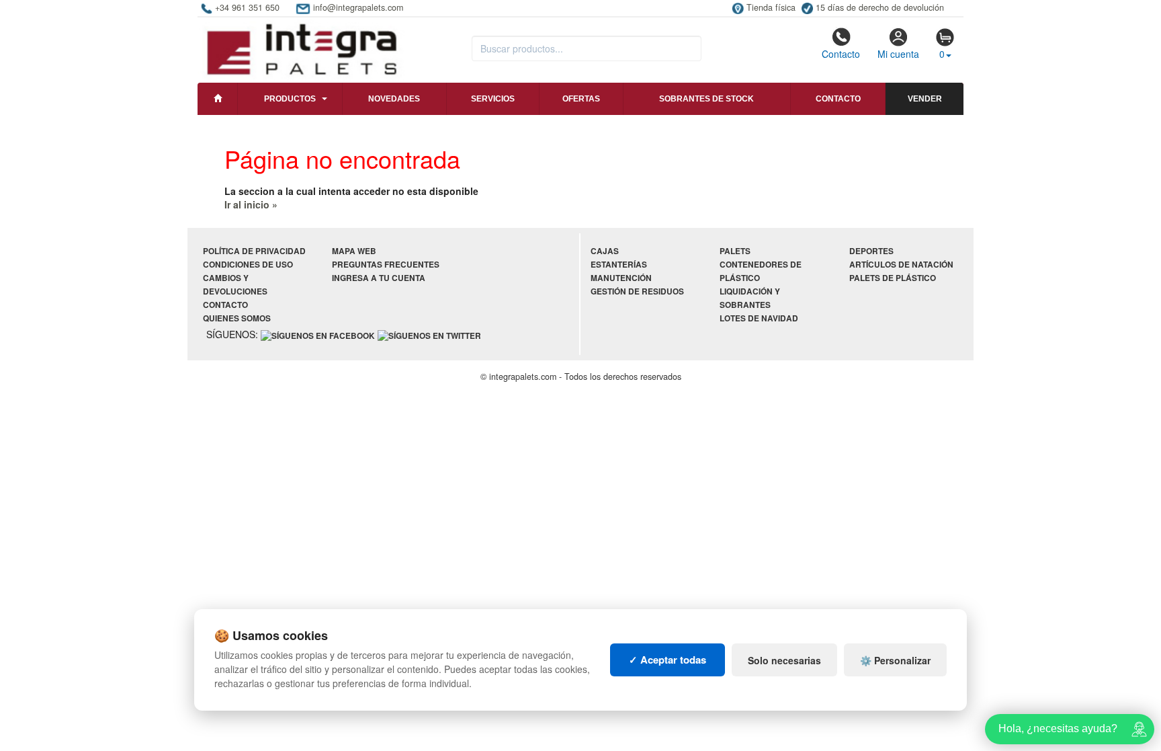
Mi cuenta (898, 54)
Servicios (493, 99)
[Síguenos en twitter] (429, 335)
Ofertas (581, 99)
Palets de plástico (892, 278)
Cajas (605, 251)
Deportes (871, 251)
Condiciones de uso (248, 264)
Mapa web (354, 251)
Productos (290, 99)
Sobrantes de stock (706, 99)
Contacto (841, 54)
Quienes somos (237, 318)
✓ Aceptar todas (667, 659)
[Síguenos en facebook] (318, 335)
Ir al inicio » (250, 204)
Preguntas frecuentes (385, 264)
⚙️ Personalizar (895, 660)
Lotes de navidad (759, 318)
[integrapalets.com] (301, 48)
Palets (735, 251)
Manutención (621, 278)
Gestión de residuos (637, 291)
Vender (925, 99)
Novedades (394, 99)
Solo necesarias (784, 660)
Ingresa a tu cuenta (378, 278)
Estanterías (619, 264)
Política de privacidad (254, 251)
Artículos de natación (901, 264)
